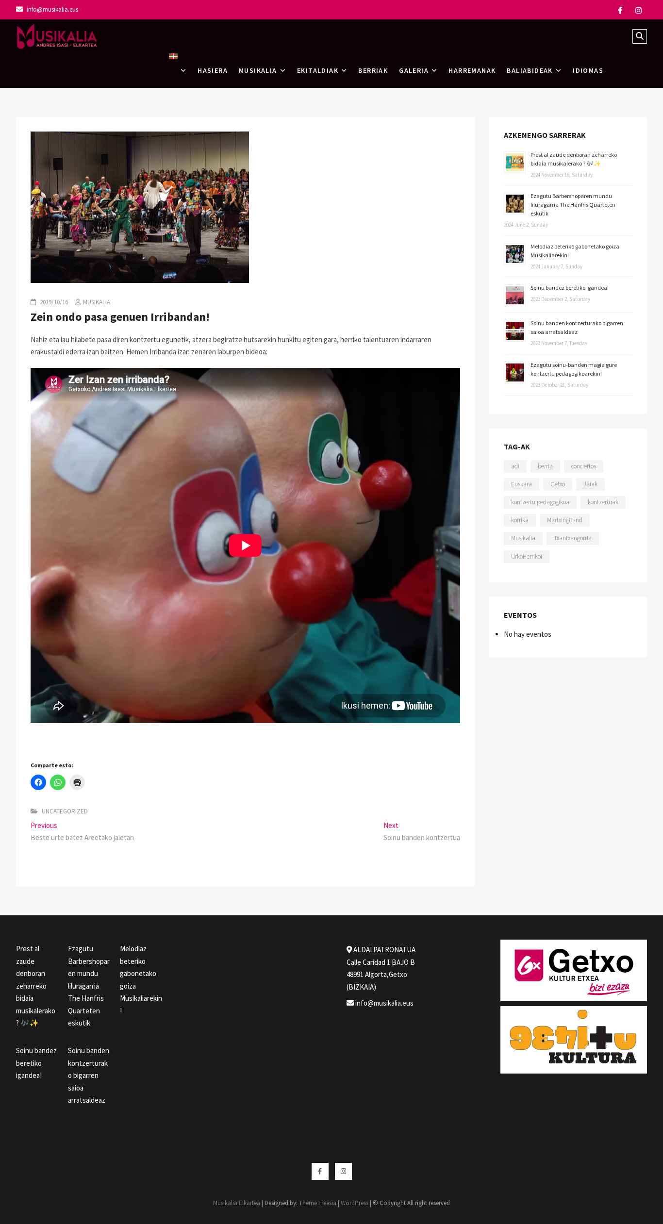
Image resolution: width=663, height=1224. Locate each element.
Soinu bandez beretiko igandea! (569, 287)
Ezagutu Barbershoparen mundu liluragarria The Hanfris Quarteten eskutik (572, 204)
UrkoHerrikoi (526, 556)
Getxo (557, 484)
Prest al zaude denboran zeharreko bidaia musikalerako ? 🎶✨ (35, 985)
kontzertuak (603, 502)
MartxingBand (564, 520)
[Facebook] (620, 10)
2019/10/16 (53, 302)
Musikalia (96, 302)
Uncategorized (65, 811)
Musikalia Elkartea (236, 1203)
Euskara (521, 484)
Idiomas (588, 70)
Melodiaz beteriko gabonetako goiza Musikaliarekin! (141, 979)
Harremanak (472, 70)
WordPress (354, 1203)
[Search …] (639, 36)
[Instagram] (638, 10)
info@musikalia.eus (51, 9)
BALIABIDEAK (529, 70)
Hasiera (213, 70)
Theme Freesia (317, 1203)
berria (545, 466)
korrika (520, 520)
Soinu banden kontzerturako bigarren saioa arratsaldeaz (88, 1075)
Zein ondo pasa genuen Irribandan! (120, 316)
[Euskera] (177, 70)
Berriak (373, 70)
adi (515, 466)
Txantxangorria (573, 538)
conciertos (583, 466)
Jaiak (590, 484)
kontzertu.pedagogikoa (540, 502)
